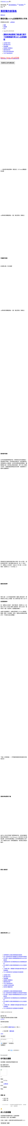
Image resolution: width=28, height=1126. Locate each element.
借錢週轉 (5, 46)
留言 (13, 1027)
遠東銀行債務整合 (8, 48)
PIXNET (6, 1104)
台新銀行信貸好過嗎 (8, 985)
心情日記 (12, 22)
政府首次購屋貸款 (8, 987)
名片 (4, 28)
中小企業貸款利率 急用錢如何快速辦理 (13, 972)
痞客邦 (10, 1027)
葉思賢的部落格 (9, 11)
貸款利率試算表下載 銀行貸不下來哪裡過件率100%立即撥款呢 (15, 37)
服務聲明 (16, 1106)
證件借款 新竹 (7, 44)
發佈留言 (3, 1045)
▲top (2, 1033)
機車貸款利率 (6, 49)
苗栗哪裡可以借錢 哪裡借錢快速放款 (12, 955)
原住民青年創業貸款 (8, 51)
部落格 (5, 26)
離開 (8, 1123)
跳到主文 (3, 15)
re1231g (2, 1019)
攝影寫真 (11, 1031)
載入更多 (3, 1036)
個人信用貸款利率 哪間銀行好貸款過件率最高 (15, 956)
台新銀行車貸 (6, 43)
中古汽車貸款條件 (8, 53)
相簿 (4, 25)
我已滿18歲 (3, 1123)
